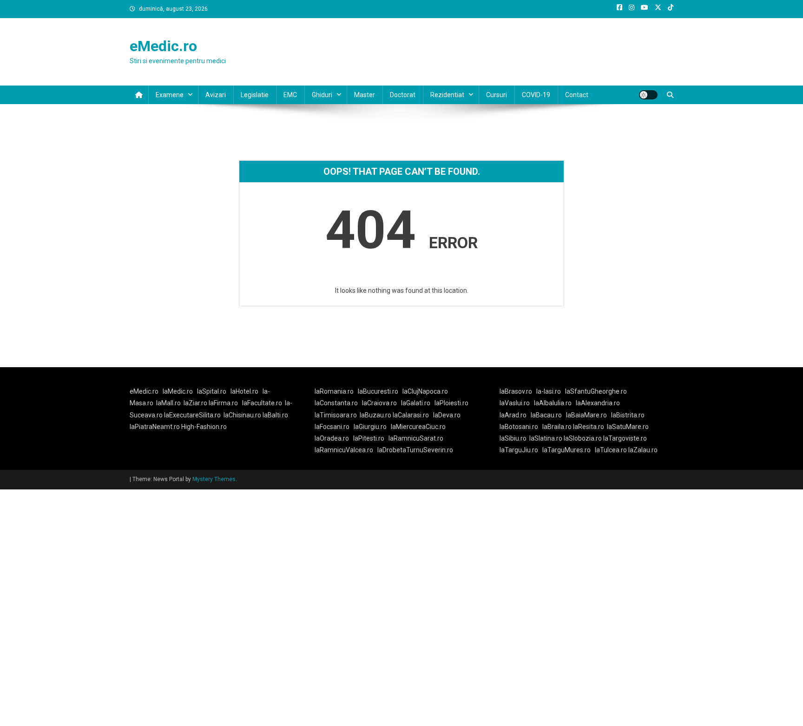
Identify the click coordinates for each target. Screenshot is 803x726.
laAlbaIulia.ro (553, 403)
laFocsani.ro (332, 426)
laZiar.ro (196, 403)
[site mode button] (648, 94)
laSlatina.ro (545, 438)
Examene (170, 95)
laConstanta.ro (336, 403)
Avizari (215, 95)
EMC (290, 95)
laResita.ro (588, 426)
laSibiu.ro (513, 438)
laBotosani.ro (519, 426)
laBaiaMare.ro (586, 415)
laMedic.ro (178, 391)
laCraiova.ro (379, 403)
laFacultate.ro (262, 403)
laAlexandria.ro (598, 403)
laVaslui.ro (517, 403)
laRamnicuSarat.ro (415, 438)
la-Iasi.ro (548, 391)
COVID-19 (536, 95)
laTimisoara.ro (336, 415)
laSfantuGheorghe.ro (596, 391)
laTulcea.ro (611, 450)
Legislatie (255, 95)
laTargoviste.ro (625, 438)
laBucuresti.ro (378, 391)
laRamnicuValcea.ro (344, 450)
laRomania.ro (334, 391)
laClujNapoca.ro (425, 391)
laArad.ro (513, 415)
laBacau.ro (546, 415)
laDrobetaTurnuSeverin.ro (415, 450)
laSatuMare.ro (628, 426)
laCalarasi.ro (411, 415)
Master (364, 95)
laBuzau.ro (376, 415)
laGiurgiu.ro (372, 426)
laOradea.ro (332, 438)
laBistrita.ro (628, 415)
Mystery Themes (214, 479)
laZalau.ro (643, 450)
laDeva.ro (447, 415)
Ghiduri (322, 95)
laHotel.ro (244, 391)
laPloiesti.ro (451, 403)
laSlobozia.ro (583, 438)
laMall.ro (168, 403)
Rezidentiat (447, 95)
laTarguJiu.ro (521, 450)
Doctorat (402, 95)
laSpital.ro (211, 391)
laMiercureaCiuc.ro (418, 426)
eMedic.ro (163, 46)
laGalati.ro (415, 403)
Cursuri (496, 95)
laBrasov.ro (516, 391)
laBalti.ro (275, 415)
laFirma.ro (223, 403)
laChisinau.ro (242, 415)
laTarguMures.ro (566, 450)
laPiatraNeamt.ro (155, 426)
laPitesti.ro (368, 438)
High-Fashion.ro (204, 426)
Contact (576, 95)
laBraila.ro (557, 426)
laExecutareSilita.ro (192, 415)
